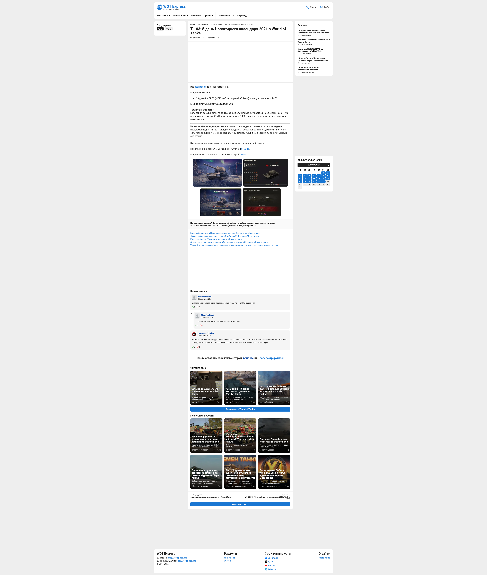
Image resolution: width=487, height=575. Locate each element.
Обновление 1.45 (226, 15)
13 (314, 178)
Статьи (227, 561)
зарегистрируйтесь (272, 358)
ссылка (245, 148)
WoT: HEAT (196, 15)
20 (314, 181)
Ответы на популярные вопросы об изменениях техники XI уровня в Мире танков (229, 242)
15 (323, 178)
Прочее (207, 15)
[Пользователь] (194, 297)
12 (309, 178)
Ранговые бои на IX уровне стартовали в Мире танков (216, 239)
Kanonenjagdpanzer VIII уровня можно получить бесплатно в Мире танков (225, 233)
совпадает (200, 86)
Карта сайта (324, 558)
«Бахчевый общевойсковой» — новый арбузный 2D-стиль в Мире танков (224, 236)
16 (328, 178)
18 (305, 181)
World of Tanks (179, 15)
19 (309, 181)
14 (319, 178)
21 (319, 181)
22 (323, 181)
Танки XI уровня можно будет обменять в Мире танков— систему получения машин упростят (234, 245)
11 (305, 178)
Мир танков (162, 15)
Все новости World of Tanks (240, 409)
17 (300, 181)
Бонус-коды (242, 15)
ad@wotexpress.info (187, 561)
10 (300, 178)
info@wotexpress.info (177, 558)
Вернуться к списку (240, 504)
